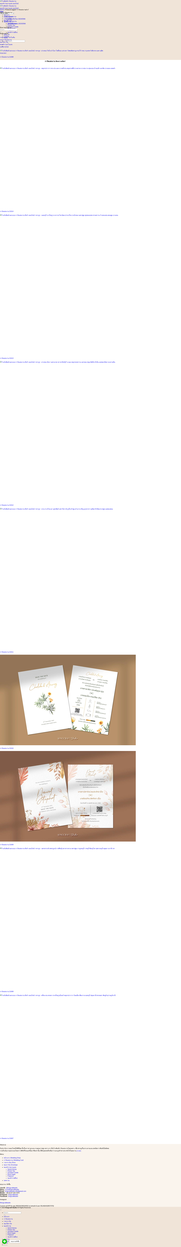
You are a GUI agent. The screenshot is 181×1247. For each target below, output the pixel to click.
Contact (6, 36)
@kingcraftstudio (11, 1188)
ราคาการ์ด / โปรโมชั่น (7, 37)
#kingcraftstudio (5, 1203)
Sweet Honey (12, 1169)
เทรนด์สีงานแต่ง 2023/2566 (17, 23)
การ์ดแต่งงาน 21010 (6, 748)
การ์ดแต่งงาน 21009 (6, 844)
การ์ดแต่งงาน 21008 (6, 991)
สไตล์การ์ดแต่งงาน (10, 16)
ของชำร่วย (7, 1226)
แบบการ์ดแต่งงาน (6, 40)
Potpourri (11, 1176)
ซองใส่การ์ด (4, 42)
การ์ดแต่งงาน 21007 (6, 1138)
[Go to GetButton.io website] (5, 1245)
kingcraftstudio (13, 1194)
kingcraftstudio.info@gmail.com (15, 1191)
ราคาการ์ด (7, 1221)
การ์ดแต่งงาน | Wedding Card (13, 1160)
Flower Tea (11, 25)
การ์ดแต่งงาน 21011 (6, 652)
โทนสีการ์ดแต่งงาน (10, 21)
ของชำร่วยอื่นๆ (13, 32)
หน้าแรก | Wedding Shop (12, 1158)
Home (2, 9)
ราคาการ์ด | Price (10, 1162)
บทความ (7, 1180)
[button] (2, 11)
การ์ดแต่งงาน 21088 (6, 57)
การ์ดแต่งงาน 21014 (6, 211)
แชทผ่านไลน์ (4, 47)
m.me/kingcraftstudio (12, 1189)
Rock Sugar (11, 28)
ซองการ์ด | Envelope (11, 1165)
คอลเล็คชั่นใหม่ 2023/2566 (16, 19)
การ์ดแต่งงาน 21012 (6, 505)
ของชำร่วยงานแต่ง (6, 44)
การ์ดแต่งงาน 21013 (6, 358)
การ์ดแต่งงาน (8, 1219)
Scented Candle (13, 27)
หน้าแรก (6, 1216)
